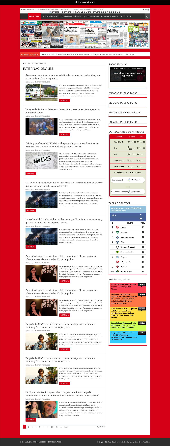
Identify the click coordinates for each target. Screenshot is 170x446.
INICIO (24, 16)
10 (47, 427)
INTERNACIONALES (43, 82)
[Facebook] (143, 9)
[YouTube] (148, 9)
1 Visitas (142, 323)
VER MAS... (65, 100)
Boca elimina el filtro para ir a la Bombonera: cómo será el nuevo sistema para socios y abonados (123, 325)
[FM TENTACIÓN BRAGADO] (85, 12)
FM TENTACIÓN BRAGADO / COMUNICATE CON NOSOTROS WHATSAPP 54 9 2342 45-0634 (71, 9)
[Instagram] (146, 9)
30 (57, 427)
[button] (146, 34)
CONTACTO (127, 16)
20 (52, 427)
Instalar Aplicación (86, 2)
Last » (66, 427)
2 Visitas (142, 294)
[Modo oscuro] (147, 16)
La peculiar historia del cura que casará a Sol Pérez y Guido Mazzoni (123, 287)
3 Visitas (142, 284)
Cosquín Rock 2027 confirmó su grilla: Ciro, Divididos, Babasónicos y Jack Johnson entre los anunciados (124, 336)
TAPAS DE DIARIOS (111, 16)
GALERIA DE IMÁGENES (72, 16)
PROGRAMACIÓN (92, 16)
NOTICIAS (35, 16)
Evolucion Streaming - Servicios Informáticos (134, 442)
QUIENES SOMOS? (51, 16)
